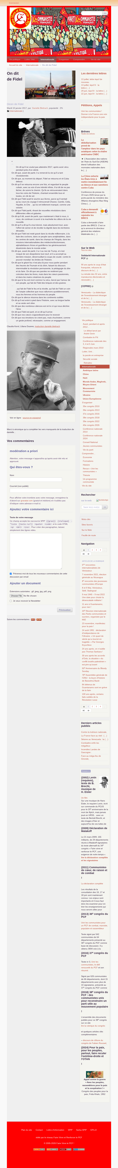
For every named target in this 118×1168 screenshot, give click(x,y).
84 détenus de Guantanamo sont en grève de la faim (94, 687)
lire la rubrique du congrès (93, 1026)
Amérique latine (90, 370)
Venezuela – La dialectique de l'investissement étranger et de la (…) (94, 295)
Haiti (85, 378)
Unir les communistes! (91, 111)
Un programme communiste (90, 480)
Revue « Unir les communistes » (90, 470)
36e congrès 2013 (91, 410)
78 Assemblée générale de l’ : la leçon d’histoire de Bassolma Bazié (94, 678)
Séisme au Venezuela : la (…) (94, 739)
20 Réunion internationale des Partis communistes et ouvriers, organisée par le (94, 615)
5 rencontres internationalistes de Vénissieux (91, 567)
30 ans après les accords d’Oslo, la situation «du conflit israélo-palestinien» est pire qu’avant (94, 660)
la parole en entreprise (93, 355)
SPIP (70, 1130)
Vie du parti (88, 450)
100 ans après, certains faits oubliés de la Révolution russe (92, 697)
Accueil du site (15, 65)
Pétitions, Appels (91, 105)
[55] (83, 554)
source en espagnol (32, 418)
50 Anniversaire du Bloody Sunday (94, 669)
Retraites (88, 363)
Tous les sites (86, 250)
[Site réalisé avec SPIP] (79, 1149)
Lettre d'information (55, 1130)
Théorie (86, 475)
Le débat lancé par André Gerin (92, 332)
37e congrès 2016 (91, 414)
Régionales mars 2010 (93, 348)
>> (105, 13)
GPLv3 (93, 1130)
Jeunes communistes (92, 446)
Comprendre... (79, 59)
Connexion (14, 3)
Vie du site (95, 59)
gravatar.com (27, 500)
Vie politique (14, 59)
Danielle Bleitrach (40, 108)
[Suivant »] (88, 554)
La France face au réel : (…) (94, 735)
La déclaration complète (92, 883)
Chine (86, 374)
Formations (88, 461)
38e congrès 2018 (91, 417)
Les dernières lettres (93, 73)
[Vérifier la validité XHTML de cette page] (39, 1149)
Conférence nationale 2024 (92, 437)
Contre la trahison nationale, (94, 732)
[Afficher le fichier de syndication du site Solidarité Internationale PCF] (87, 258)
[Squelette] (65, 1149)
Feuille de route (89, 535)
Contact (39, 1130)
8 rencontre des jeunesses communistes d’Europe (94, 582)
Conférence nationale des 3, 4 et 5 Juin (94, 342)
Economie (87, 457)
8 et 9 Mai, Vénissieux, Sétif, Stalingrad (92, 589)
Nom (12, 475)
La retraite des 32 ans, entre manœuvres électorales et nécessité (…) (94, 277)
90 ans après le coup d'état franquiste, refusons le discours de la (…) (93, 267)
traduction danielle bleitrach (47, 326)
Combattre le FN (90, 337)
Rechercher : (87, 9)
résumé (84, 970)
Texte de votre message (21, 517)
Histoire (86, 465)
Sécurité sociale (90, 359)
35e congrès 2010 (91, 406)
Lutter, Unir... (30, 59)
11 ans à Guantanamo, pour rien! (92, 605)
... (82, 120)
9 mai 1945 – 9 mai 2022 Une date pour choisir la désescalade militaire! (93, 597)
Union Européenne (92, 399)
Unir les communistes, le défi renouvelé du (90, 965)
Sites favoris (87, 524)
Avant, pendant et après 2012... (94, 325)
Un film (84, 798)
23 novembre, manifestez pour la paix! (93, 624)
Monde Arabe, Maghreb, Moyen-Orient (94, 383)
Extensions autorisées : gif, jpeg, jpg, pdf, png (30, 591)
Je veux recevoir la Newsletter (26, 601)
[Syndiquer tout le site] (52, 1149)
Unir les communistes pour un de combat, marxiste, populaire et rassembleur (94, 925)
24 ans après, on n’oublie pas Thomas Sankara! (93, 650)
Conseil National (90, 442)
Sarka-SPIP (81, 1130)
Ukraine (86, 395)
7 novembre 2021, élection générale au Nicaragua (94, 575)
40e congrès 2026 (91, 425)
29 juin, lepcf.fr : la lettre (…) (94, 91)
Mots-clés (86, 519)
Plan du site (26, 1130)
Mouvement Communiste (89, 389)
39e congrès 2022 (91, 421)
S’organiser (64, 59)
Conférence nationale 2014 (92, 430)
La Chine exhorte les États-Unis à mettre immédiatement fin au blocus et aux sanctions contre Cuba (94, 182)
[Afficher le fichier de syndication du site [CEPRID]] (92, 286)
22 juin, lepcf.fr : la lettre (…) (94, 94)
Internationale (47, 59)
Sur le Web (87, 530)
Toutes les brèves (88, 134)
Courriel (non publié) (19, 486)
